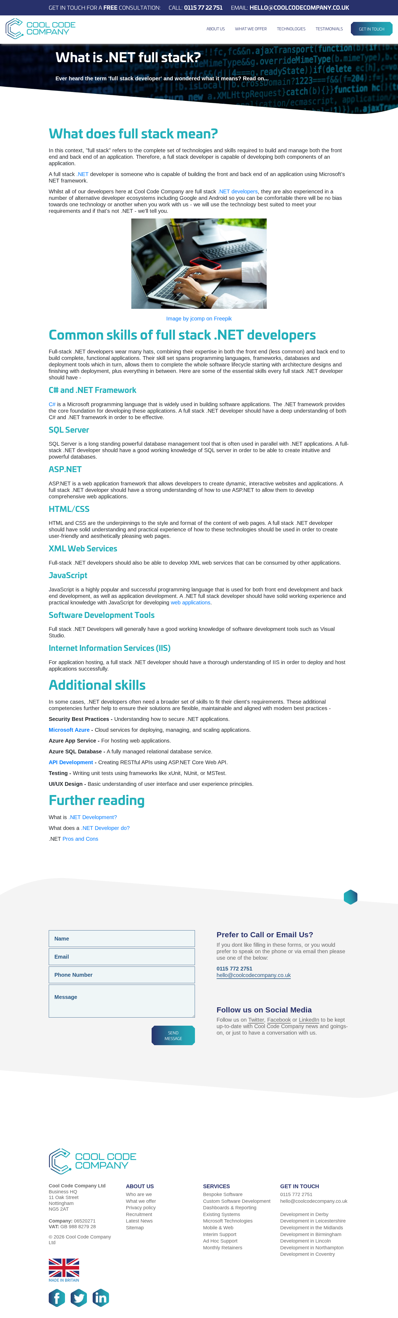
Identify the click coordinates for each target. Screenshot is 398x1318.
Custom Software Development (236, 1201)
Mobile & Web (218, 1227)
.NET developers (238, 191)
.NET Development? (92, 817)
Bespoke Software (223, 1194)
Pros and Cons (80, 839)
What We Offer (251, 28)
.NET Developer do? (105, 828)
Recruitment (139, 1214)
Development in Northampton (312, 1247)
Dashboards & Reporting (229, 1207)
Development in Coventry (307, 1254)
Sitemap (135, 1227)
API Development (71, 762)
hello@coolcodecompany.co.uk (299, 7)
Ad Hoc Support (220, 1241)
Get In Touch (371, 29)
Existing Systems (221, 1214)
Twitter (256, 1020)
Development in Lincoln (305, 1241)
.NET (82, 174)
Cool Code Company (40, 28)
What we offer (141, 1201)
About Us (216, 28)
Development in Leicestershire (313, 1221)
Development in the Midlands (311, 1227)
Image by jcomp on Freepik (199, 319)
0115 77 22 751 (203, 7)
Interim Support (219, 1234)
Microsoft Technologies (228, 1221)
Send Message (173, 1035)
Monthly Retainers (222, 1247)
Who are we (139, 1194)
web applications (190, 602)
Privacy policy (141, 1207)
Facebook (279, 1020)
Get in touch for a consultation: (105, 7)
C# (52, 404)
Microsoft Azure (69, 730)
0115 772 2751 (296, 1194)
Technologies (291, 28)
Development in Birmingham (310, 1234)
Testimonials (329, 28)
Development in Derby (304, 1214)
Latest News (139, 1221)
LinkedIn (309, 1020)
